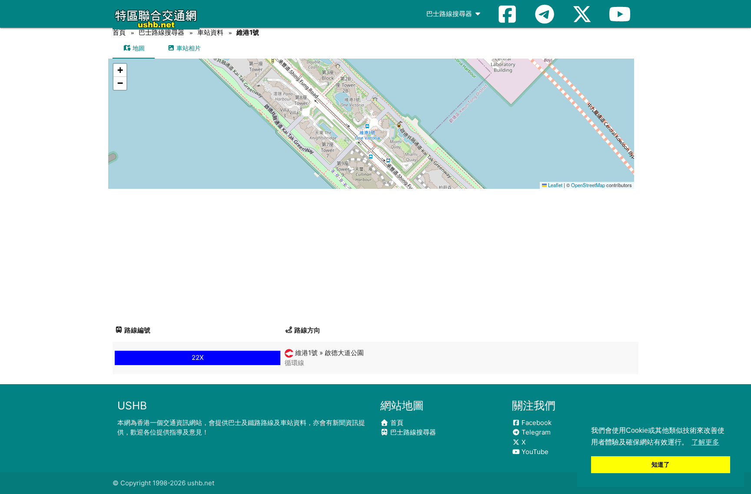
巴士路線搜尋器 (450, 14)
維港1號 (247, 32)
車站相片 (188, 48)
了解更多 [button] (705, 442)
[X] (582, 14)
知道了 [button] (660, 464)
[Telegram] (544, 14)
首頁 (119, 32)
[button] (371, 115)
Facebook (536, 422)
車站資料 (210, 32)
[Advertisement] (375, 254)
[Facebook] (507, 14)
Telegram (535, 432)
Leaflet (554, 184)
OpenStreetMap (588, 184)
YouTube (534, 452)
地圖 (138, 48)
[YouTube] (619, 14)
